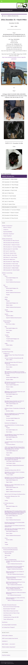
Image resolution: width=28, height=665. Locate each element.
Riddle (6, 299)
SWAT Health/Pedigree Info (12, 403)
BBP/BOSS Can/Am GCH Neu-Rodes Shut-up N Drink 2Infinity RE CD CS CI (15, 392)
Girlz (4, 285)
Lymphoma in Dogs (7, 615)
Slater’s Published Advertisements (14, 563)
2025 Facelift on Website (7, 635)
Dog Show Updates (6, 655)
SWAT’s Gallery (9, 405)
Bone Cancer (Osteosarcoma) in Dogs (11, 606)
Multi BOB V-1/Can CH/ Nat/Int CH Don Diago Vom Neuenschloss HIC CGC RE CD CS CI (14, 478)
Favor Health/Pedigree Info (12, 515)
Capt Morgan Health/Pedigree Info (13, 461)
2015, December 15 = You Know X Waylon (11, 209)
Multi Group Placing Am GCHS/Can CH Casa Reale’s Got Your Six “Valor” (15, 582)
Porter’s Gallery (9, 539)
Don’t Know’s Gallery (10, 324)
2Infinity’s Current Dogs (7, 272)
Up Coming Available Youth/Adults (9, 624)
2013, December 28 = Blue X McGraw (10, 215)
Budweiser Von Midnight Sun (11, 423)
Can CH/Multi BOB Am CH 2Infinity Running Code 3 (14, 426)
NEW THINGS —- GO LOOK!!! (8, 644)
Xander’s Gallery (9, 379)
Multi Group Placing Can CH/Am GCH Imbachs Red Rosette (16, 593)
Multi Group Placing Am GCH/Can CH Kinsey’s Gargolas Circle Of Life (16, 577)
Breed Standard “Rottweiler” (9, 608)
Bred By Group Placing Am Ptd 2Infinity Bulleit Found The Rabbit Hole (14, 523)
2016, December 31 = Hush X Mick (9, 207)
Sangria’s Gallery (9, 311)
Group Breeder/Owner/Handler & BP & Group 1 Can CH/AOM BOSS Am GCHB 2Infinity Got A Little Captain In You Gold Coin (15, 458)
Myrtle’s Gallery (9, 290)
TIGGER (6, 335)
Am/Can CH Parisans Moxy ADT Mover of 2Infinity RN (13, 363)
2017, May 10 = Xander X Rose (8, 204)
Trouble (6, 544)
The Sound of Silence (10, 444)
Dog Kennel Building (7, 231)
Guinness (7, 468)
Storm (6, 276)
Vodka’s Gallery (9, 345)
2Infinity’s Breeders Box (13, 15)
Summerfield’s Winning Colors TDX (12, 496)
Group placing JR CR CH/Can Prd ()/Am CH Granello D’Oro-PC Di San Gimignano (15, 567)
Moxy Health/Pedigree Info (12, 364)
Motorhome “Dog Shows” (8, 233)
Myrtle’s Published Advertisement (13, 292)
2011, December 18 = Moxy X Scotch (10, 218)
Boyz (4, 274)
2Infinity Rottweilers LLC (7, 10)
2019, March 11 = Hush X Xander (9, 195)
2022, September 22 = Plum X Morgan (10, 184)
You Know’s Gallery (10, 420)
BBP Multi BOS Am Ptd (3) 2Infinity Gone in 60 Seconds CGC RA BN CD (14, 383)
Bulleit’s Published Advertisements (13, 491)
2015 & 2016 (7, 555)
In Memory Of (6, 353)
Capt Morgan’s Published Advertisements (15, 465)
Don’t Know (7, 322)
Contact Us (5, 229)
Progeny (8, 294)
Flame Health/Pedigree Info (12, 531)
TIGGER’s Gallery (10, 340)
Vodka (6, 343)
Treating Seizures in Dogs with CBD (11, 617)
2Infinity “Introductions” (7, 225)
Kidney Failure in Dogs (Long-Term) (10, 610)
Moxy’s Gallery (9, 367)
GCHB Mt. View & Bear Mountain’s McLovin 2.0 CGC (15, 562)
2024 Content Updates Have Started (10, 638)
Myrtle (6, 286)
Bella (6, 504)
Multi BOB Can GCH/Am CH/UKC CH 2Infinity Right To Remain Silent (14, 473)
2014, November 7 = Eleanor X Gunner (10, 212)
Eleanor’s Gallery (9, 386)
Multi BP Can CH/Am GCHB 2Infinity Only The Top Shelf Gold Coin (14, 485)
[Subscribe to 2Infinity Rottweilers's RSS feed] (1, 1)
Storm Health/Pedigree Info (12, 277)
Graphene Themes (10, 663)
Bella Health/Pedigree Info (11, 506)
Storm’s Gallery (9, 279)
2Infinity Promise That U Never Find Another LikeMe (14, 355)
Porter (6, 538)
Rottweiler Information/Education (9, 604)
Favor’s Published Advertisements (13, 519)
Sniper (6, 542)
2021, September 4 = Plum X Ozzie (9, 190)
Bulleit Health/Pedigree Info (12, 487)
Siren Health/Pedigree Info (12, 429)
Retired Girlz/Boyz (7, 320)
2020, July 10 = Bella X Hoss (8, 193)
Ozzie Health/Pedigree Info (12, 450)
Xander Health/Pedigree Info (12, 377)
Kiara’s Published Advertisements (14, 579)
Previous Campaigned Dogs (10, 559)
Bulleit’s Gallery (9, 489)
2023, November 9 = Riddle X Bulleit (9, 179)
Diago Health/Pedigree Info (12, 480)
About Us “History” (7, 227)
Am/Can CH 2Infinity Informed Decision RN (14, 358)
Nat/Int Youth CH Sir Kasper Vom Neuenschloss (15, 494)
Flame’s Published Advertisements (13, 535)
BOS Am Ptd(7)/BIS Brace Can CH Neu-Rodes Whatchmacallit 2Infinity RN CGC (14, 414)
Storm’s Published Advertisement (13, 282)
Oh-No (6, 297)
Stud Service (4, 622)
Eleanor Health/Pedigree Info (12, 384)
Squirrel (6, 314)
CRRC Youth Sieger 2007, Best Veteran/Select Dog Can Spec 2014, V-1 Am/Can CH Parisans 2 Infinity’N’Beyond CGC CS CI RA (15, 448)
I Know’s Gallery (9, 474)
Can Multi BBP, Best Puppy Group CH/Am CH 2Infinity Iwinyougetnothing (14, 435)
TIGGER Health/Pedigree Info (12, 338)
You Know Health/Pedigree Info (13, 418)
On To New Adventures (8, 503)
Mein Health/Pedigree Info (11, 437)
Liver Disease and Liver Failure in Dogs (11, 613)
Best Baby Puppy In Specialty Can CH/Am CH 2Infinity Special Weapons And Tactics (14, 401)
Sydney (6, 500)
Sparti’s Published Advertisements (14, 589)
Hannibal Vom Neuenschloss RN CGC (13, 470)
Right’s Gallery (9, 359)
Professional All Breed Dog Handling (9, 547)
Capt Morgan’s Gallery (10, 463)
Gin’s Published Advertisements (14, 595)
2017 (6, 557)
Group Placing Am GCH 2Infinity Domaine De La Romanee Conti (15, 526)
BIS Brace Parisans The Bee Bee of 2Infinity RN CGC (15, 409)
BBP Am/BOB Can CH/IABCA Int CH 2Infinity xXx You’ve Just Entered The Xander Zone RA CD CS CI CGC (15, 372)
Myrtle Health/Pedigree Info (12, 288)
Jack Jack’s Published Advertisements (15, 574)
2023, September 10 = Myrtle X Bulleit (10, 182)
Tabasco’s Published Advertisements (15, 600)
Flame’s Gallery (9, 533)
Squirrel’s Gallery (9, 315)
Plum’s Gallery (9, 330)
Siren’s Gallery (9, 431)
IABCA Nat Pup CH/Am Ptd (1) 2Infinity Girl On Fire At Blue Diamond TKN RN (15, 529)
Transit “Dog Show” (7, 235)
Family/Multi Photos (6, 349)
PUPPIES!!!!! (5, 641)
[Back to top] (25, 662)
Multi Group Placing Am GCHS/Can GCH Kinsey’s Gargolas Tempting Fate (14, 588)
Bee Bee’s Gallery (10, 410)
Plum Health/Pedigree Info (11, 328)
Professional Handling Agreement (10, 549)
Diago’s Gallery (9, 482)
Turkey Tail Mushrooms (8, 619)
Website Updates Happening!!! (8, 646)
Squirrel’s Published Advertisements (14, 317)
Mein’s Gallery (9, 439)
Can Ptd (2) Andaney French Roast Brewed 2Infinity (14, 442)
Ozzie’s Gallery (9, 452)
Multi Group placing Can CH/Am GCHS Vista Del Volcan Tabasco (15, 598)
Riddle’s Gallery (9, 305)
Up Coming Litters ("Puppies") (8, 627)
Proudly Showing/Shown (8, 551)
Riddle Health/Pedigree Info (12, 303)
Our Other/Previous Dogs (7, 351)
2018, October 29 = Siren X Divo (9, 198)
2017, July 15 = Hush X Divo (8, 201)
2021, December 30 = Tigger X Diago (10, 187)
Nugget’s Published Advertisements (15, 569)
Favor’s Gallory (9, 517)
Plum (6, 326)
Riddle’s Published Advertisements (13, 307)
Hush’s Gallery (9, 396)
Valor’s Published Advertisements (14, 584)
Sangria (6, 309)
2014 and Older (8, 553)
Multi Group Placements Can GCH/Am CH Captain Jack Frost (15, 572)
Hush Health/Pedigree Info (12, 394)
